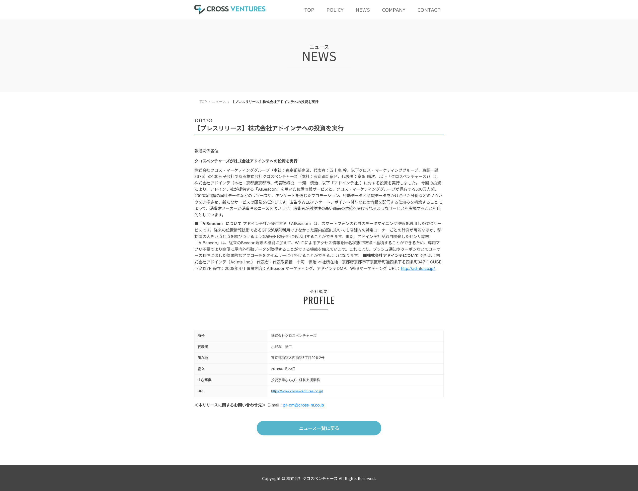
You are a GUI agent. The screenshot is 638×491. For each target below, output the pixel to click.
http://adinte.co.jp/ (418, 268)
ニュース (219, 101)
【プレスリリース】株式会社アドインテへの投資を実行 (275, 101)
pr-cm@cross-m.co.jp (303, 405)
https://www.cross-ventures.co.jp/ (297, 391)
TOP (203, 101)
